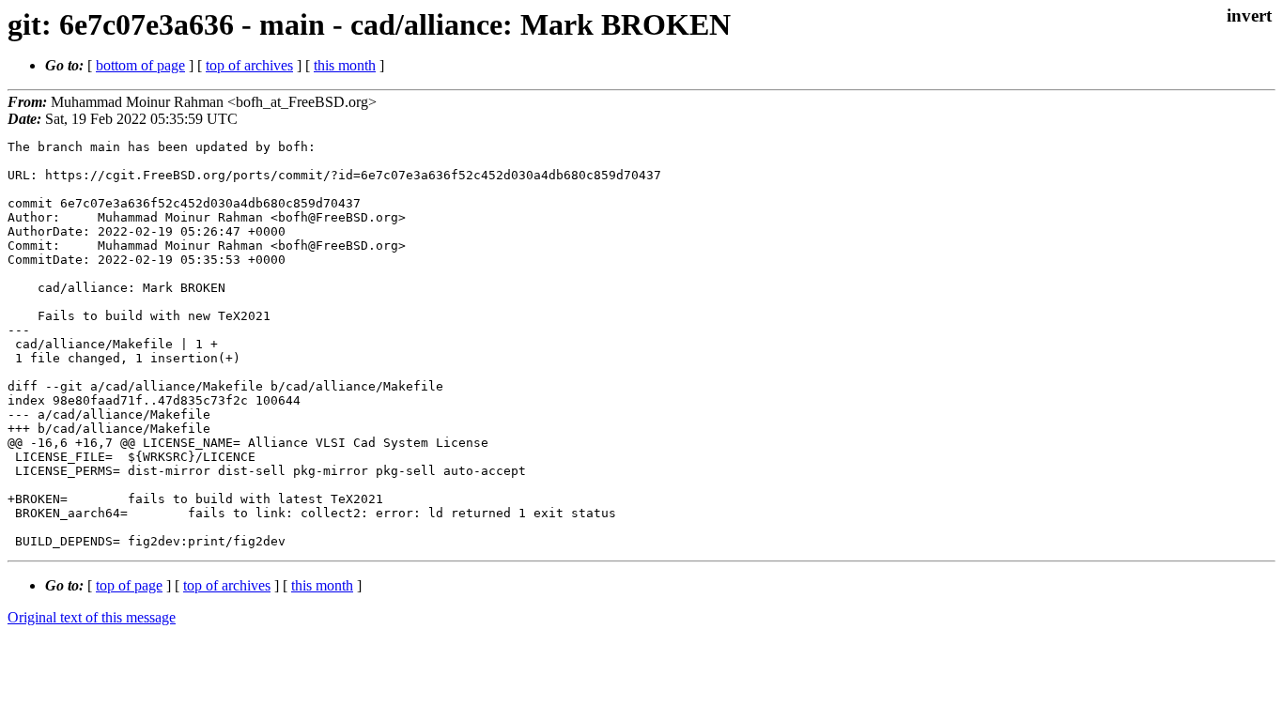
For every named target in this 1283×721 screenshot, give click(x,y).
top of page (129, 585)
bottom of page (140, 65)
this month (345, 65)
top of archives (249, 65)
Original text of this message (92, 617)
